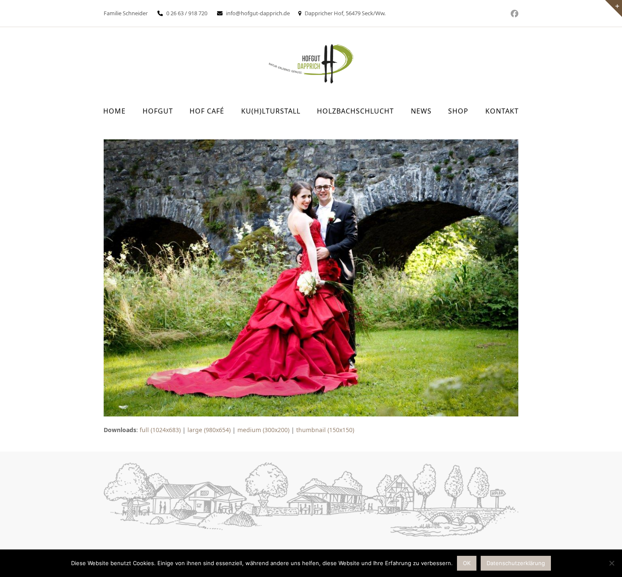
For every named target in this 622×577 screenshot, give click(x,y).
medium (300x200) (263, 430)
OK (467, 563)
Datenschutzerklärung (516, 563)
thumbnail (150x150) (325, 430)
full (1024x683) (160, 430)
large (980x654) (209, 430)
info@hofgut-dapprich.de (258, 13)
